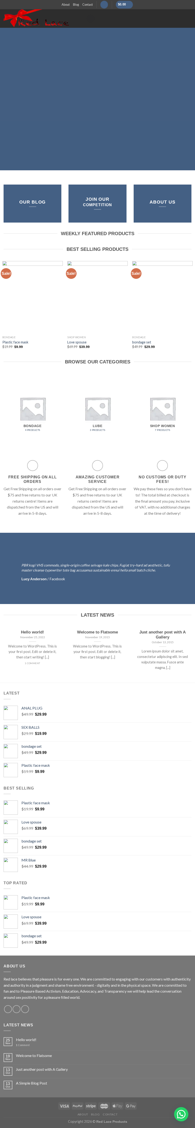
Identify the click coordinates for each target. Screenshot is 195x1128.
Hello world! (26, 1039)
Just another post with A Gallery (42, 1069)
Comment (23, 1045)
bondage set (141, 342)
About (66, 4)
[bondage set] (162, 297)
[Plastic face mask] (32, 297)
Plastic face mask (15, 342)
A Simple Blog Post (31, 1083)
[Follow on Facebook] (8, 1009)
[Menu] (90, 19)
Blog (76, 4)
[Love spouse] (97, 297)
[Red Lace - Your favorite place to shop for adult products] (41, 18)
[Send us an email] (25, 1009)
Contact (87, 4)
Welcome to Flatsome (34, 1055)
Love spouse (77, 342)
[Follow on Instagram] (16, 1009)
